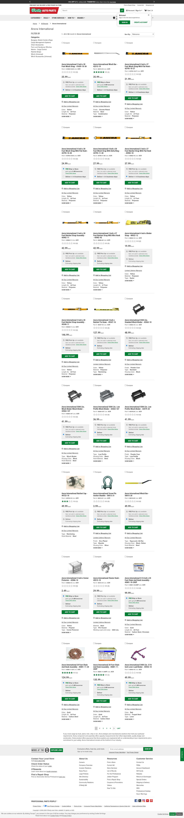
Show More (66, 116)
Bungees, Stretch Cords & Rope (42, 40)
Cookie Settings (163, 814)
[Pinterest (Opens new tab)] (151, 800)
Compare (66, 43)
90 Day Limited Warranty (70, 106)
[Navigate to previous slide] (30, 2)
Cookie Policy (54, 816)
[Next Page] (113, 728)
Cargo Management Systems (41, 42)
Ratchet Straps (36, 52)
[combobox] (90, 10)
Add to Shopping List (71, 102)
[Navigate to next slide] (154, 2)
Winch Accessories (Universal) (41, 56)
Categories (35, 18)
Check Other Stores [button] (81, 86)
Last (118, 728)
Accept (172, 814)
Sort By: (128, 34)
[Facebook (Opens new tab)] (136, 800)
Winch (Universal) (37, 54)
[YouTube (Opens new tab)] (147, 800)
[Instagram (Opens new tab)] (143, 800)
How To (70, 18)
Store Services (58, 18)
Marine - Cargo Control (39, 49)
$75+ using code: (92, 2)
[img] (148, 15)
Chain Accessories (37, 45)
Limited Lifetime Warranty (133, 270)
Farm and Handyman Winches (41, 47)
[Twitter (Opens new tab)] (139, 800)
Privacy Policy (66, 816)
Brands (80, 18)
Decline (179, 814)
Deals (46, 18)
